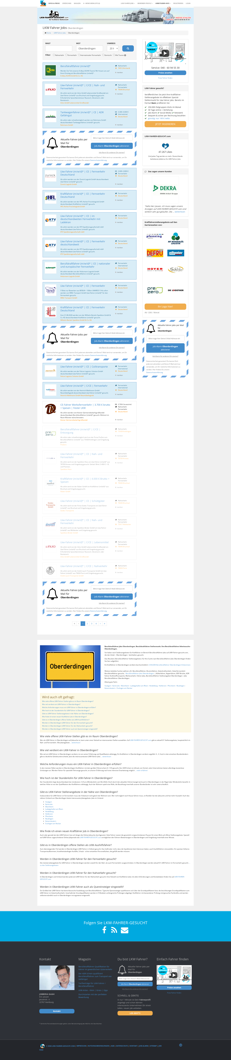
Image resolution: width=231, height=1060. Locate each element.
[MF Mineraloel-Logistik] (175, 238)
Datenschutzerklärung (98, 160)
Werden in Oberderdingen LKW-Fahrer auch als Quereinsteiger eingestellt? (70, 729)
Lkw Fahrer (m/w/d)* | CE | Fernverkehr (82, 285)
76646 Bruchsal (124, 89)
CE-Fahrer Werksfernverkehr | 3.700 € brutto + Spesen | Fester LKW (85, 406)
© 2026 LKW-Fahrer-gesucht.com (60, 1046)
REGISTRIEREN (178, 3)
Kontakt (133, 1046)
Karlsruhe (116, 686)
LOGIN (188, 3)
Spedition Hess (66, 469)
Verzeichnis (66, 3)
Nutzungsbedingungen (98, 1046)
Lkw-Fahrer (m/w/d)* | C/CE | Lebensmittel (84, 542)
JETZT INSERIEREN (165, 124)
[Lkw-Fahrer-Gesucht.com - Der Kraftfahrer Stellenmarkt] (54, 15)
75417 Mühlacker (124, 524)
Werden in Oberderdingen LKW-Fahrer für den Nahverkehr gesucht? (67, 726)
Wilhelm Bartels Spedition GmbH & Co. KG (76, 320)
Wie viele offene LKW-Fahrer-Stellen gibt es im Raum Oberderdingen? (67, 701)
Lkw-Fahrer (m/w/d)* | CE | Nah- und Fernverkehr (81, 455)
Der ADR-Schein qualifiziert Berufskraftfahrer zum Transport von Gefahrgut (95, 976)
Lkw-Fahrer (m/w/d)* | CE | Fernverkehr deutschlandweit (82, 243)
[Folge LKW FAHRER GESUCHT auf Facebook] (104, 930)
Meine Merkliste (92, 3)
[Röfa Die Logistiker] (175, 290)
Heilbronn (162, 686)
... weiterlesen (75, 742)
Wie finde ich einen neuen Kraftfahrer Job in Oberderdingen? (64, 716)
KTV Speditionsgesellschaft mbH (72, 232)
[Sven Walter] (175, 269)
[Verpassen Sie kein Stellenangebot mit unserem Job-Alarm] (124, 930)
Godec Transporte (67, 510)
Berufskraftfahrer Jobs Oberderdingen (140, 673)
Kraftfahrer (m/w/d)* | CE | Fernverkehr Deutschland (82, 195)
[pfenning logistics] (155, 236)
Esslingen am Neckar (124, 688)
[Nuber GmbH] (50, 483)
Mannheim (125, 686)
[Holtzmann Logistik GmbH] (50, 268)
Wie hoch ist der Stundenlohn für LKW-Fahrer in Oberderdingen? (66, 710)
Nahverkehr (59, 55)
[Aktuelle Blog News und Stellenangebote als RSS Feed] (114, 930)
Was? (48, 43)
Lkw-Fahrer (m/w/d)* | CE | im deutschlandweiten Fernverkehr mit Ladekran (80, 219)
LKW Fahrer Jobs (60, 33)
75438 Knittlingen (124, 431)
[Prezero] (155, 290)
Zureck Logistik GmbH (68, 184)
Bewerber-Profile (145, 3)
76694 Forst (122, 568)
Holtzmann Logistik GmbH (70, 276)
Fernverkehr (72, 55)
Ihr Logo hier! (165, 306)
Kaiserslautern (110, 688)
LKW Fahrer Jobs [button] (127, 3)
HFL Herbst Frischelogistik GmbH (72, 206)
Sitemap (153, 1046)
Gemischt (108, 55)
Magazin (77, 3)
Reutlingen (180, 686)
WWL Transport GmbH (68, 298)
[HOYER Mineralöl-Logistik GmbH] (155, 269)
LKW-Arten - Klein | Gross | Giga (93, 990)
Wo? (78, 43)
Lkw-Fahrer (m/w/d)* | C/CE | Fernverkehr (83, 385)
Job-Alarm (143, 1046)
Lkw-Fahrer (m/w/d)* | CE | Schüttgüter (82, 501)
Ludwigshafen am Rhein (139, 686)
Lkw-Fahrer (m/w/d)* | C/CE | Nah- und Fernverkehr (82, 87)
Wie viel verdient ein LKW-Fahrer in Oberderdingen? (61, 704)
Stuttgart (108, 686)
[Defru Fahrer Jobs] (155, 253)
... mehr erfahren (141, 770)
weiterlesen (180, 211)
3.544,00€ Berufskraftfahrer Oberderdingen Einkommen (169, 665)
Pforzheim (171, 686)
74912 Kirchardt (124, 68)
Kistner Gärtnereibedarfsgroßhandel (74, 420)
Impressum (81, 1046)
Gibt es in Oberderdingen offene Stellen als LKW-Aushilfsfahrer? (65, 720)
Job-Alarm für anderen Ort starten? (112, 152)
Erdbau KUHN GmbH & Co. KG (71, 76)
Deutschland (122, 116)
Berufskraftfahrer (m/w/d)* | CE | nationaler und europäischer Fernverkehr (85, 265)
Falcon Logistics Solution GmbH (72, 376)
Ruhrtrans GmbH (66, 125)
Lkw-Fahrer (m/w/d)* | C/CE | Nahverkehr (83, 566)
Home (49, 33)
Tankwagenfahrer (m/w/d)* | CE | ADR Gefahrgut (82, 114)
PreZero (63, 445)
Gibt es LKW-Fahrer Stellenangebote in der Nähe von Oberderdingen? (68, 713)
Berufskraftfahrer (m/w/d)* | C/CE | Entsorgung (80, 431)
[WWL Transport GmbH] (50, 290)
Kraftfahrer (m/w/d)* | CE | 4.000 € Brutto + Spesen (84, 480)
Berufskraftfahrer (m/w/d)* (75, 66)
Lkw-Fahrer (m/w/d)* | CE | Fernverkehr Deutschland (82, 173)
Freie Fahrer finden (165, 78)
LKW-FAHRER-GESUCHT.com (140, 740)
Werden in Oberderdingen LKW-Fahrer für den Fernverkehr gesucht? (67, 723)
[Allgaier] (175, 253)
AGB (112, 1046)
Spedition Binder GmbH (69, 533)
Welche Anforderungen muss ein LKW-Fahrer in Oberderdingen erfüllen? (69, 707)
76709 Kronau (123, 458)
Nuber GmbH (65, 491)
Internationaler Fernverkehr (90, 55)
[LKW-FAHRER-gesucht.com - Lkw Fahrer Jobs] (43, 3)
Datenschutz (122, 1046)
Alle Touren (119, 55)
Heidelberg (153, 686)
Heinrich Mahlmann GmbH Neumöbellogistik (77, 395)
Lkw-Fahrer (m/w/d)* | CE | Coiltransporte (84, 366)
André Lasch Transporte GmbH (72, 576)
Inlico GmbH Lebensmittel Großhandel (74, 103)
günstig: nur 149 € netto (159, 118)
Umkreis (111, 43)
